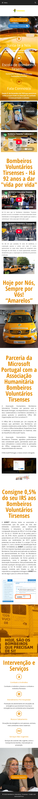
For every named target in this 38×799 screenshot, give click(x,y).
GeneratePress (19, 796)
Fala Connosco (19, 88)
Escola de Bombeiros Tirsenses (19, 66)
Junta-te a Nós (19, 45)
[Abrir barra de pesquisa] (35, 2)
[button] (2, 267)
